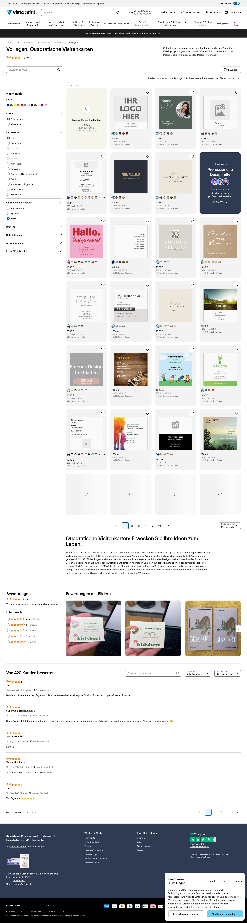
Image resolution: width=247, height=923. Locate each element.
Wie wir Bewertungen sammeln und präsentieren (32, 604)
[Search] (178, 673)
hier (159, 33)
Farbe (9, 99)
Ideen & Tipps (91, 854)
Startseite (11, 42)
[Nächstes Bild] (239, 628)
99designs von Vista (30, 3)
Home (24, 906)
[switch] (230, 3)
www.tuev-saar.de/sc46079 (17, 882)
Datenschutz (45, 906)
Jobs (139, 842)
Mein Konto (89, 838)
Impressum (33, 906)
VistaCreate (11, 3)
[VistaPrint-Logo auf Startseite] (21, 12)
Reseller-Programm (53, 3)
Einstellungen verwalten (186, 913)
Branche (10, 226)
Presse (140, 850)
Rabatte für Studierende (95, 858)
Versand (88, 846)
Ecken (9, 113)
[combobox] (79, 12)
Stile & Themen (14, 234)
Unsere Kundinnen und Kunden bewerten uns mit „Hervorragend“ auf (210, 855)
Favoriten (233, 69)
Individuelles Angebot (93, 3)
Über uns (141, 838)
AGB (53, 906)
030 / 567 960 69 (13, 906)
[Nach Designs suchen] (59, 70)
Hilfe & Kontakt (91, 842)
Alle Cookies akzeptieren (225, 913)
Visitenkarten (27, 42)
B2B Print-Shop (72, 3)
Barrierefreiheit (91, 862)
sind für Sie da (18, 846)
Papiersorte (12, 132)
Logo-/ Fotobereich (16, 251)
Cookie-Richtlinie (209, 907)
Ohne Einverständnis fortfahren (225, 881)
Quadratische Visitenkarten (51, 42)
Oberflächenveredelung (19, 202)
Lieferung (93, 131)
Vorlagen (73, 42)
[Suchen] (118, 12)
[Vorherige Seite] (116, 525)
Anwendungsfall (15, 243)
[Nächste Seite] (168, 525)
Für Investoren (144, 846)
